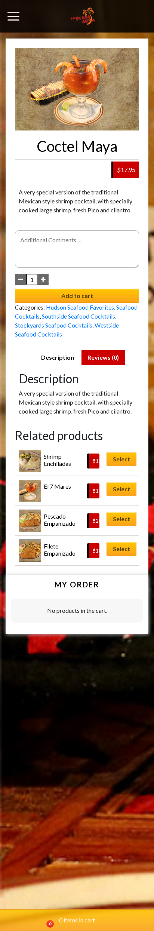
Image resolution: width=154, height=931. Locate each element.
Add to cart (77, 295)
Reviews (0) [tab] (103, 357)
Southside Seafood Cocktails (78, 316)
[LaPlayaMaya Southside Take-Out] (83, 16)
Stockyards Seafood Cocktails (53, 325)
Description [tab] (57, 357)
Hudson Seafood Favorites (80, 307)
